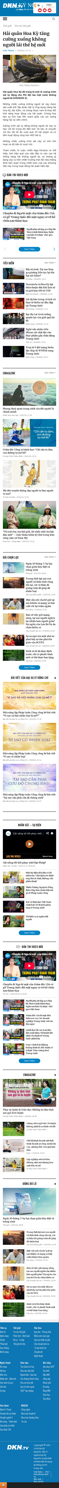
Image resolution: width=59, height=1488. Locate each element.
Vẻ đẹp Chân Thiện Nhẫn (13, 456)
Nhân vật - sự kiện (10, 866)
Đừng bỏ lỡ (29, 1183)
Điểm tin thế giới (32, 294)
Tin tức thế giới (22, 26)
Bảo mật (37, 1479)
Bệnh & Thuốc (5, 1409)
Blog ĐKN (46, 1390)
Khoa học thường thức (30, 1417)
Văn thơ (3, 1386)
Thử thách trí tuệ (27, 1366)
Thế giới (7, 26)
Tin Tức (6, 994)
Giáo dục (24, 1362)
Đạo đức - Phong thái (42, 1332)
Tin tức (24, 1421)
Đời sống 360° (49, 1366)
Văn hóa (29, 661)
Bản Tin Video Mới (32, 947)
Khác (28, 1153)
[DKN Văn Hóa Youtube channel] (49, 10)
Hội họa (3, 1370)
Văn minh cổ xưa (6, 1382)
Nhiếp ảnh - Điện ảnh (8, 1378)
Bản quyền (38, 1481)
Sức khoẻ (46, 1398)
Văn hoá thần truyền (34, 595)
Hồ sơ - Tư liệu (18, 1340)
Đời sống (29, 610)
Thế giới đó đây (19, 1344)
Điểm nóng (30, 324)
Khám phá (47, 1382)
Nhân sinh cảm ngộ (10, 415)
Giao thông (4, 1348)
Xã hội (2, 1340)
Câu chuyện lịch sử (33, 631)
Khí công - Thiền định (8, 1421)
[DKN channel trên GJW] (48, 5)
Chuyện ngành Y (6, 1417)
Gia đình (46, 1370)
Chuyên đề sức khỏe (8, 1413)
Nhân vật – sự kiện (29, 825)
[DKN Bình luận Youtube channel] (45, 10)
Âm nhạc (3, 1366)
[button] (54, 249)
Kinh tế (2, 1332)
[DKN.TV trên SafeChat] (35, 5)
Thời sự (29, 342)
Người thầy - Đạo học (28, 1374)
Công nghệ (25, 1409)
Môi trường (30, 309)
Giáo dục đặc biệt (27, 1370)
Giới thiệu (38, 1472)
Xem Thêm (29, 249)
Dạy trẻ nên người (27, 1386)
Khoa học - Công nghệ (11, 541)
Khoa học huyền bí (28, 1413)
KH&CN (24, 1405)
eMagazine (29, 1075)
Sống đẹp (46, 1378)
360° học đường (27, 1390)
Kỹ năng (29, 279)
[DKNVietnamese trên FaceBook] (39, 5)
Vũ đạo (2, 1390)
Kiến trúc (3, 1374)
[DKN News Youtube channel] (40, 10)
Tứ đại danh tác (40, 1348)
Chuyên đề (38, 1352)
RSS (47, 1472)
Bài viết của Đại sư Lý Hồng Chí (29, 677)
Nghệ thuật (38, 1356)
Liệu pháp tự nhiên (7, 1425)
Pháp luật (4, 1344)
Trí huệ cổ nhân (9, 497)
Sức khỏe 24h (5, 1429)
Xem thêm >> (50, 262)
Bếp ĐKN (46, 1374)
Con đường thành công (29, 1378)
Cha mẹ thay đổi (26, 1382)
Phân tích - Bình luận (21, 1336)
